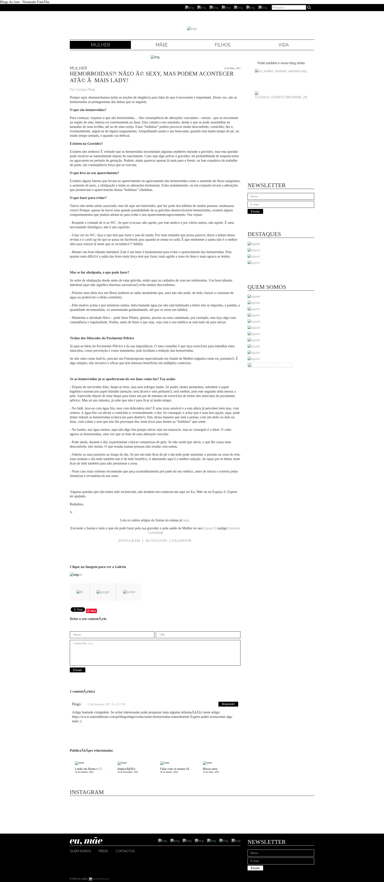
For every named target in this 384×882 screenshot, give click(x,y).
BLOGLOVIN (156, 540)
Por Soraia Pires (82, 89)
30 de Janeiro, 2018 (176, 770)
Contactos (125, 851)
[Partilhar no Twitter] (129, 592)
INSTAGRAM (129, 540)
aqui (186, 520)
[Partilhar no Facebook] (80, 592)
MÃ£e (162, 45)
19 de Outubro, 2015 (93, 770)
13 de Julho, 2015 (211, 770)
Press (103, 851)
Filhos (222, 45)
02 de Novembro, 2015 (128, 770)
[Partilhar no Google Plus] (103, 592)
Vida (283, 45)
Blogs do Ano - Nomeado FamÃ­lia (24, 2)
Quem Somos (80, 851)
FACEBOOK (182, 540)
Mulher (100, 45)
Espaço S (209, 528)
